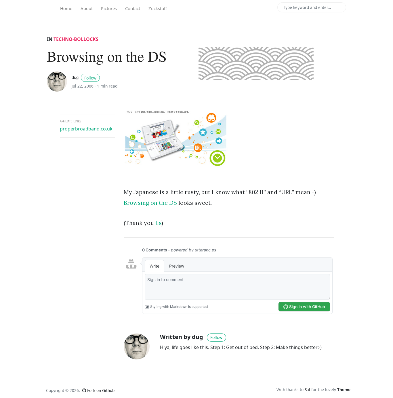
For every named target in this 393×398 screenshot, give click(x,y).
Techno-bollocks (76, 39)
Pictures (109, 8)
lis (158, 222)
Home (66, 8)
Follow (90, 78)
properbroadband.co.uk (86, 129)
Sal (307, 389)
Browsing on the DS (150, 202)
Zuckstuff (157, 8)
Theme (343, 389)
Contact (132, 8)
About (87, 8)
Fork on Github (100, 390)
